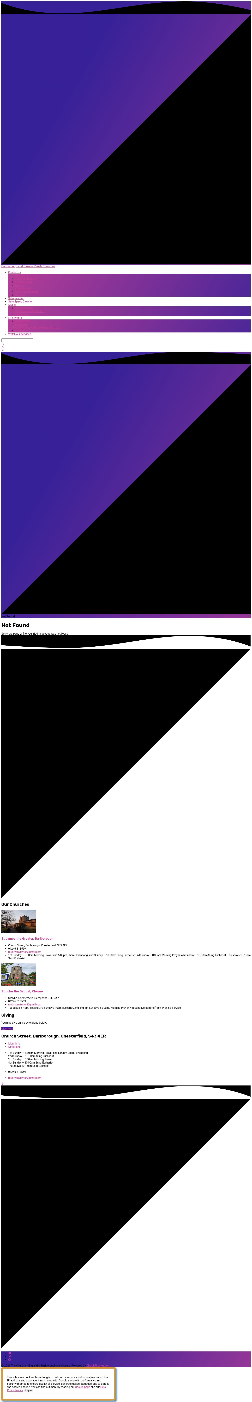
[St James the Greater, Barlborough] (18, 932)
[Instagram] (9, 1359)
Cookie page (82, 1387)
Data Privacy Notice (27, 291)
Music (12, 304)
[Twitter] (9, 1356)
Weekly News (23, 282)
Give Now (7, 1028)
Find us (19, 285)
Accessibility (23, 288)
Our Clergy (21, 275)
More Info (14, 1043)
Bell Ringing (22, 314)
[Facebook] (9, 1353)
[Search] (2, 343)
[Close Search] (2, 347)
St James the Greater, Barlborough (27, 938)
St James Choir (24, 308)
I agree (28, 1390)
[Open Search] (2, 350)
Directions (14, 1046)
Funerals (20, 330)
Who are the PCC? (26, 278)
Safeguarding (16, 298)
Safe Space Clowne (20, 301)
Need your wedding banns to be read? (38, 327)
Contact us (14, 272)
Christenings (22, 321)
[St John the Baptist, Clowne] (18, 984)
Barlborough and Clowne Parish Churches (28, 266)
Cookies (20, 295)
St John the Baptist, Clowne (22, 991)
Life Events (15, 317)
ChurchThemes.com (98, 1365)
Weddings (21, 324)
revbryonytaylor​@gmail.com (24, 952)
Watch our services (19, 334)
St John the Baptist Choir (30, 311)
